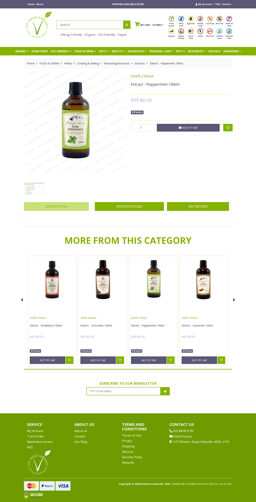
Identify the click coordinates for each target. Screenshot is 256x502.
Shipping (128, 446)
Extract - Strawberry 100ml (46, 325)
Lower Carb (190, 37)
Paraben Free (229, 37)
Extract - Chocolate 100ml (96, 325)
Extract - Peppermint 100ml (147, 325)
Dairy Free (181, 24)
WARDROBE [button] (231, 51)
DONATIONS (39, 51)
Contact (226, 4)
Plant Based (171, 24)
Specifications (129, 206)
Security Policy (132, 457)
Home (31, 4)
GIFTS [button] (103, 51)
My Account (35, 431)
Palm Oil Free (229, 24)
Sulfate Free (219, 37)
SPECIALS (214, 51)
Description (56, 206)
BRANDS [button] (21, 51)
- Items (148, 25)
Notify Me (190, 127)
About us (80, 431)
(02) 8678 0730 (182, 431)
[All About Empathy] (38, 24)
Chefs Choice (142, 76)
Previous (22, 300)
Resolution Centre (39, 442)
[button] (205, 4)
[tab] (56, 206)
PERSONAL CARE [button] (160, 51)
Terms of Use (131, 435)
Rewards (128, 462)
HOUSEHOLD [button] (136, 51)
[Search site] (126, 25)
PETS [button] (179, 51)
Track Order (35, 436)
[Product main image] (74, 122)
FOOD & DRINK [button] (84, 51)
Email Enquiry (182, 436)
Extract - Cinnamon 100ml (197, 325)
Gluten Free (200, 24)
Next (234, 300)
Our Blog (80, 442)
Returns (127, 452)
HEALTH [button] (117, 51)
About (39, 4)
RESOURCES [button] (196, 51)
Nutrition (198, 206)
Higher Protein (181, 37)
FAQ (217, 4)
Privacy (127, 441)
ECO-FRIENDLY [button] (60, 51)
